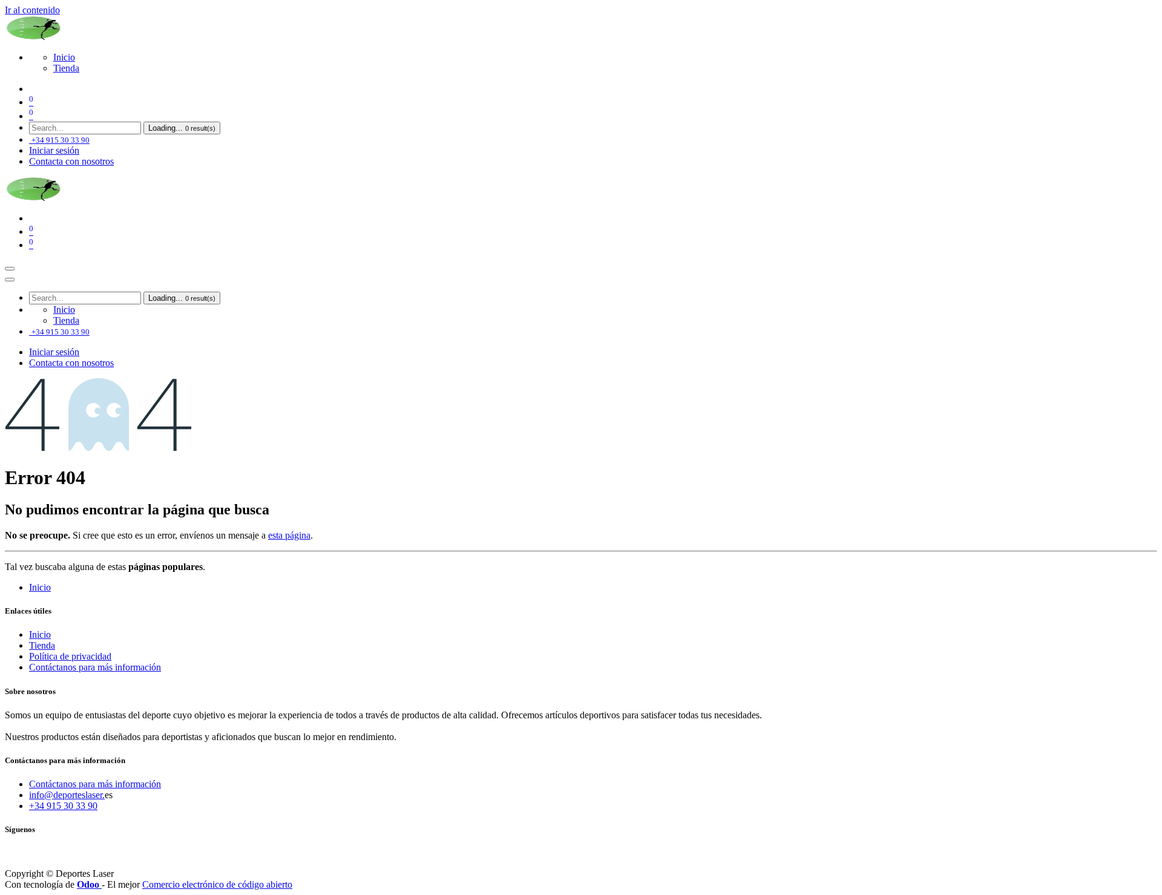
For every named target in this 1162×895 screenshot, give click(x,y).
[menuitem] (64, 57)
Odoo (89, 884)
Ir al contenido (32, 10)
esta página (289, 535)
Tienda (42, 645)
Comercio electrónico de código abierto (217, 884)
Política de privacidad (70, 656)
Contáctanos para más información (95, 667)
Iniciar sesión (54, 150)
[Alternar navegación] (10, 268)
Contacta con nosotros (71, 161)
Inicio (40, 587)
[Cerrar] (10, 279)
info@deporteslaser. (67, 795)
